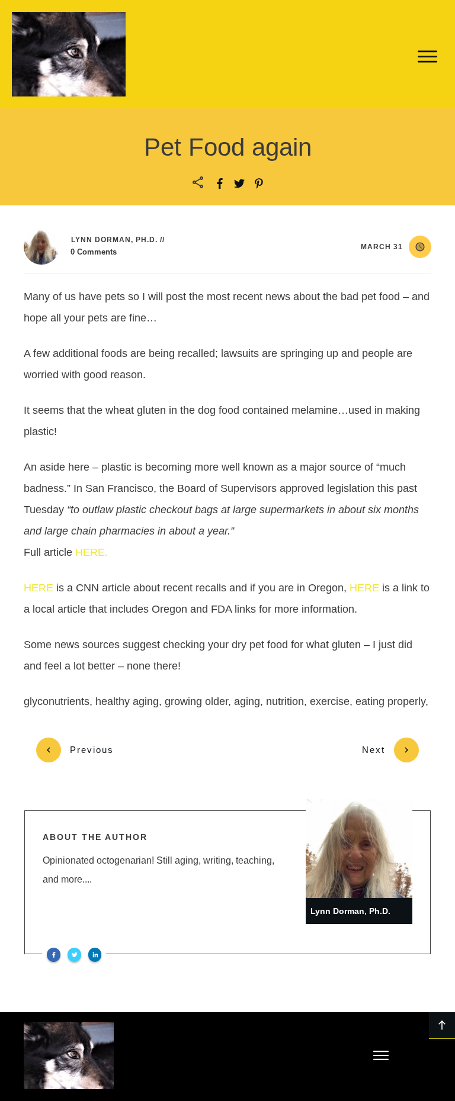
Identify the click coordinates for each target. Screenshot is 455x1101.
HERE (40, 588)
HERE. (91, 552)
